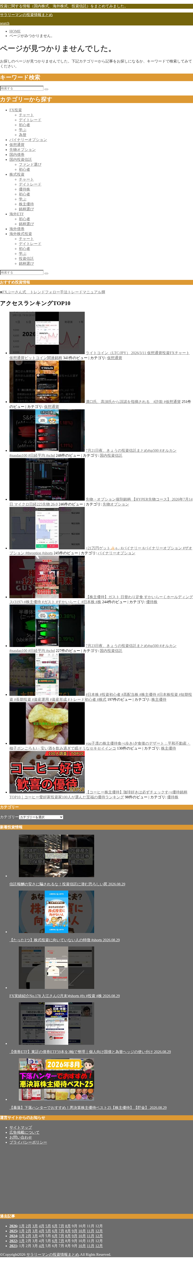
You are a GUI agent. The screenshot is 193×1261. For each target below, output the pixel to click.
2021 (13, 1246)
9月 (74, 1231)
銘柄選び (26, 209)
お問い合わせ (20, 1137)
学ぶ (22, 130)
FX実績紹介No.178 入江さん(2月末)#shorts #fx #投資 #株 (64, 996)
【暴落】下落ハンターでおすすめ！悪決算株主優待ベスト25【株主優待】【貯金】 (88, 1108)
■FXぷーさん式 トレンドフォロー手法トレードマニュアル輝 (52, 292)
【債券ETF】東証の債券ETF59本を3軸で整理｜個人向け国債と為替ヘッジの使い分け (90, 1052)
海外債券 (16, 229)
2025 (13, 1231)
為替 (22, 135)
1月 (22, 1226)
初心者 (24, 125)
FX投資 (15, 110)
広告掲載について (24, 1132)
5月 (48, 1226)
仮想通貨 (16, 145)
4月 (41, 1226)
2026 (13, 1226)
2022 (13, 1241)
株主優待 (26, 204)
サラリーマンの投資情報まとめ (26, 15)
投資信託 (26, 259)
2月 (28, 1226)
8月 (68, 1226)
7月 (61, 1226)
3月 (35, 1226)
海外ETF (16, 214)
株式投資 (16, 174)
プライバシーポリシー (28, 1142)
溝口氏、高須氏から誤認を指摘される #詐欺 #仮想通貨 (133, 402)
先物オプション (22, 150)
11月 (90, 1231)
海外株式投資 (20, 234)
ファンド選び (30, 164)
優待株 (24, 189)
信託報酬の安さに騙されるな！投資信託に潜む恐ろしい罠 (67, 884)
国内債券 (16, 155)
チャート (26, 115)
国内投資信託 (20, 160)
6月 (55, 1226)
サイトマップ (20, 1127)
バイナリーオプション (28, 140)
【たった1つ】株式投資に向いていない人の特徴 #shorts (64, 940)
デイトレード (30, 120)
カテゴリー (9, 817)
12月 (99, 1231)
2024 (13, 1236)
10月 (82, 1231)
